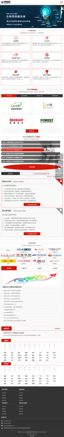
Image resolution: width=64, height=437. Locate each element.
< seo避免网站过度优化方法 (9, 309)
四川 (12, 360)
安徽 (5, 352)
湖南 (40, 355)
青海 (33, 357)
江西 (54, 355)
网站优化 (40, 268)
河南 (26, 355)
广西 (47, 352)
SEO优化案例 (9, 95)
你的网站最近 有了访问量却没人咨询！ (12, 157)
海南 (5, 355)
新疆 (26, 360)
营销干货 (24, 268)
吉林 (5, 357)
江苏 (47, 355)
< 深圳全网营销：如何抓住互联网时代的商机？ (13, 301)
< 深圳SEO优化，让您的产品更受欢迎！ (12, 298)
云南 (40, 360)
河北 (12, 355)
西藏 (33, 360)
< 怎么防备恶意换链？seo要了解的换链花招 (12, 307)
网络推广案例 (40, 95)
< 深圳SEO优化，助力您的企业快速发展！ (12, 290)
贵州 (54, 352)
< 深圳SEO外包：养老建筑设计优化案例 (13, 333)
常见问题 (9, 268)
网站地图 (32, 436)
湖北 (33, 355)
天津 (19, 360)
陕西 (5, 360)
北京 (12, 352)
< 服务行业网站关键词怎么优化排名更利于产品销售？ (15, 320)
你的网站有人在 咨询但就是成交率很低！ (13, 161)
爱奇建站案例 (55, 95)
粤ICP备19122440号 (32, 434)
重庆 (19, 352)
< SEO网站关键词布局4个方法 (9, 304)
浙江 (47, 360)
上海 (47, 357)
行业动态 (55, 268)
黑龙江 (19, 355)
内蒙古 (19, 357)
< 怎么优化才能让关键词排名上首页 (11, 318)
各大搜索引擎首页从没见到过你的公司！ (13, 142)
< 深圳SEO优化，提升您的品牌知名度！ (12, 296)
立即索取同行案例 (32, 204)
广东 (40, 352)
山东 (40, 357)
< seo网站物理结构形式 (8, 312)
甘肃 (33, 352)
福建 (26, 352)
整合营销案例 (24, 95)
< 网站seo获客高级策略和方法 (9, 315)
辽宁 (12, 357)
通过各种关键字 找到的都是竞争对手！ (12, 150)
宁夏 (26, 357)
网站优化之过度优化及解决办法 (12, 287)
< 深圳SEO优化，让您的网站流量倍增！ (12, 293)
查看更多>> (32, 131)
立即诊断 (32, 167)
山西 (54, 357)
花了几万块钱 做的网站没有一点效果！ (12, 146)
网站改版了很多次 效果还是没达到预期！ (13, 153)
